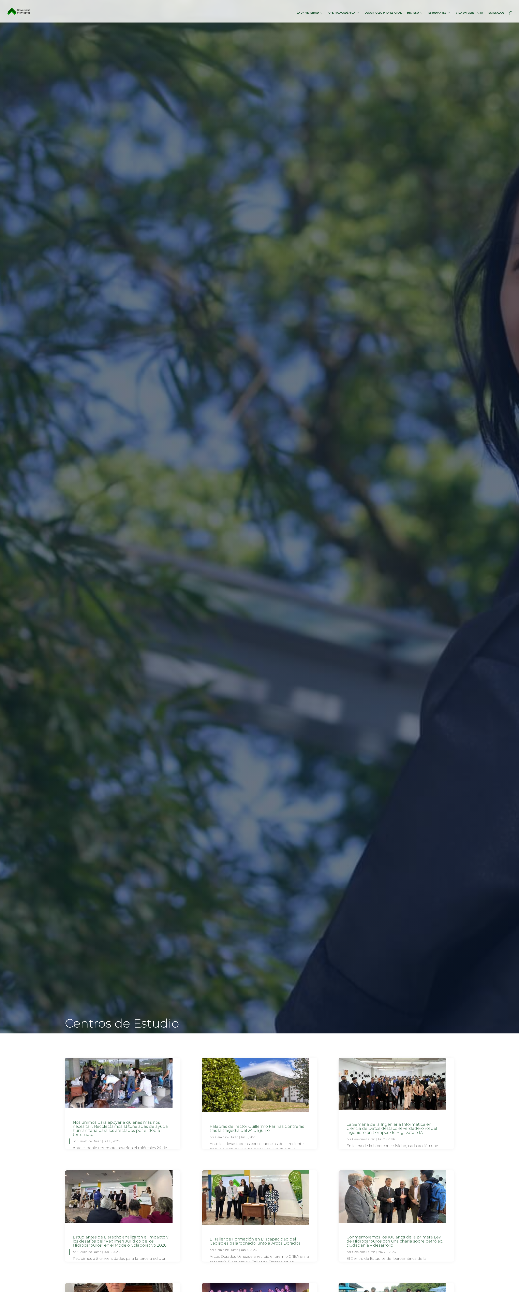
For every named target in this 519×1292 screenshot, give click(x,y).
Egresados (496, 12)
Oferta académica (341, 12)
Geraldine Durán (89, 1141)
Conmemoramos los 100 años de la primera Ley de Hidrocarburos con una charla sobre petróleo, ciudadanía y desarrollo (394, 1241)
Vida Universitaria (469, 12)
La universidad (308, 12)
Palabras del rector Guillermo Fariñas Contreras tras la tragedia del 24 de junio (257, 1128)
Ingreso (413, 12)
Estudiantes (437, 12)
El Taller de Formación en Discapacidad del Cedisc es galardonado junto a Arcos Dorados (255, 1241)
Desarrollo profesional (383, 12)
